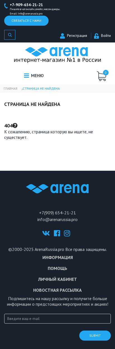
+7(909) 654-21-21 (57, 212)
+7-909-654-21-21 (26, 5)
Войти (106, 35)
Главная (10, 88)
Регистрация (77, 35)
